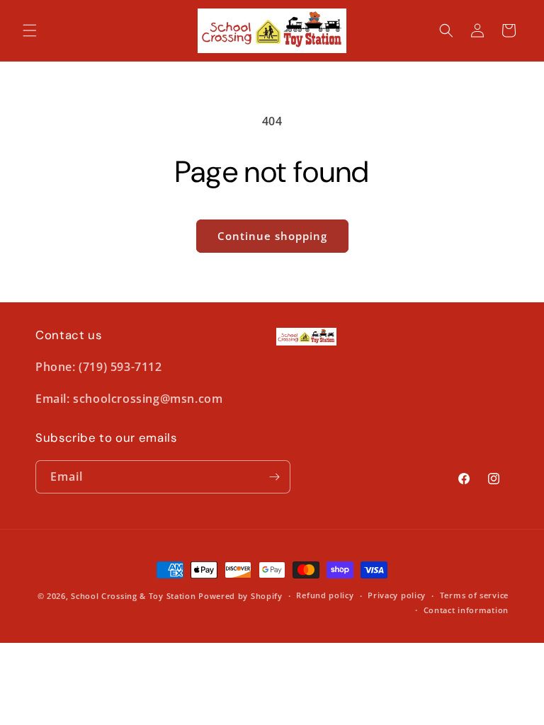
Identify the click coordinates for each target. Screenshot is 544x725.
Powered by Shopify (240, 595)
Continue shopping (272, 236)
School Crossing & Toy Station (133, 595)
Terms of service (474, 595)
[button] (29, 30)
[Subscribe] (274, 476)
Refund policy (324, 595)
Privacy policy (397, 595)
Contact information (466, 610)
